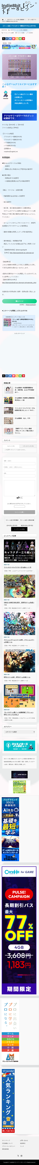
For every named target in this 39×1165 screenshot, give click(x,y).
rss (26, 2)
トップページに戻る (19, 529)
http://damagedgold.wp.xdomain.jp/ (22, 253)
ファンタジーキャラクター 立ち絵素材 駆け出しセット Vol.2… (25, 409)
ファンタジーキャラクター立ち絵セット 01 (17, 567)
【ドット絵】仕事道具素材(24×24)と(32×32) (27, 521)
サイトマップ (6, 1140)
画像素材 (25, 30)
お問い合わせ (24, 1140)
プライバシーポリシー (8, 1146)
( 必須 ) (7, 460)
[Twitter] (18, 1155)
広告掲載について (7, 1143)
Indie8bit (30, 32)
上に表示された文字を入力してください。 (19, 503)
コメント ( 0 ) (11, 446)
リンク (22, 1146)
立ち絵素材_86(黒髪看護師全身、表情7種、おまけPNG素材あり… (24, 390)
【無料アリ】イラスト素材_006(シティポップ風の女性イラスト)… (24, 431)
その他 (20, 30)
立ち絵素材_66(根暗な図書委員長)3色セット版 (24, 399)
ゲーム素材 (11, 32)
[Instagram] (21, 1155)
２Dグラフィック (14, 30)
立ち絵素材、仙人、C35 (22, 418)
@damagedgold (30, 305)
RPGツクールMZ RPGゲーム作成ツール (17, 677)
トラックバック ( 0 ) (28, 446)
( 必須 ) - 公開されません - (13, 467)
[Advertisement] (19, 353)
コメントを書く (21, 32)
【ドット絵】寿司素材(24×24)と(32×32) (11, 521)
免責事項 (22, 1143)
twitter (29, 2)
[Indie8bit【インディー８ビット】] (18, 8)
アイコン (5, 32)
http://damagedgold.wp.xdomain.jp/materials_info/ (19, 282)
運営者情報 (5, 1149)
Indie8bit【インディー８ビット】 (18, 1162)
